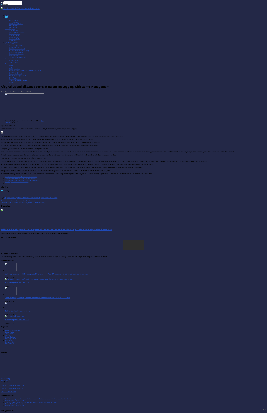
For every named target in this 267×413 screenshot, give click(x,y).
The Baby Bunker (14, 39)
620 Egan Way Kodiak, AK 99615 (7, 379)
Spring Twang (13, 62)
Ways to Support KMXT (16, 45)
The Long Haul (14, 35)
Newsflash (28, 91)
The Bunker (13, 40)
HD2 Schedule (13, 25)
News (6, 17)
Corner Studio (9, 332)
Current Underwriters (16, 52)
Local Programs (10, 29)
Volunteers (12, 77)
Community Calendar (11, 42)
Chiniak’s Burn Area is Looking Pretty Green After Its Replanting (23, 202)
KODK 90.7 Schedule (16, 24)
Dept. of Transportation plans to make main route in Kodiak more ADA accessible (37, 298)
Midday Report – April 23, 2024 (17, 320)
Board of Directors (15, 79)
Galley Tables (13, 37)
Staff (10, 67)
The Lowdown (13, 30)
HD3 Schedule (13, 27)
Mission (11, 65)
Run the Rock (13, 60)
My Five (7, 335)
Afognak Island (9, 198)
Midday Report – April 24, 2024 (17, 283)
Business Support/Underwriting (19, 50)
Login (264, 409)
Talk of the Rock (14, 34)
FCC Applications (14, 69)
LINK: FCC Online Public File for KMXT (13, 385)
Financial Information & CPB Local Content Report (25, 70)
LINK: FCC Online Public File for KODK (13, 388)
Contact (11, 82)
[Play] (2, 133)
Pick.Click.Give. (14, 55)
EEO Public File (14, 72)
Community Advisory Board (18, 80)
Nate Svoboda (52, 198)
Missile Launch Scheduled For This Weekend (18, 201)
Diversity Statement (15, 74)
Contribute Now (14, 47)
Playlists (15, 22)
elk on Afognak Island (41, 198)
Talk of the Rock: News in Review (18, 311)
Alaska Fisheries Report (16, 32)
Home (7, 15)
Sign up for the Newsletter (17, 57)
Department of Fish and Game (24, 198)
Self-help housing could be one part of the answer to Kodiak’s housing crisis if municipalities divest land (56, 229)
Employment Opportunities (17, 75)
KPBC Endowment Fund (17, 49)
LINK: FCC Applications (8, 392)
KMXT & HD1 (13, 20)
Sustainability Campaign (16, 54)
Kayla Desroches (6, 91)
